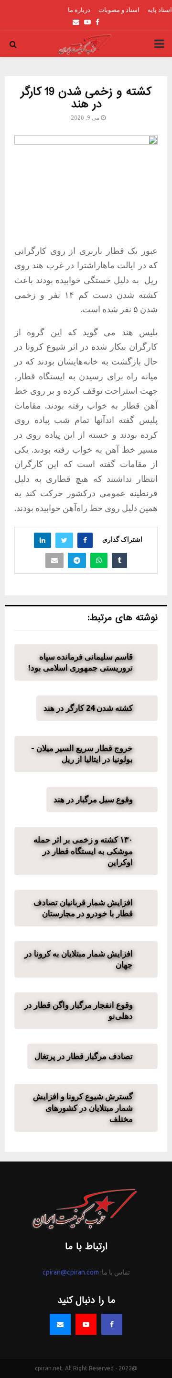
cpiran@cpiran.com (71, 1272)
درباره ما (79, 9)
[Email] (60, 1324)
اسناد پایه (160, 9)
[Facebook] (111, 1324)
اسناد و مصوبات (119, 9)
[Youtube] (86, 1324)
